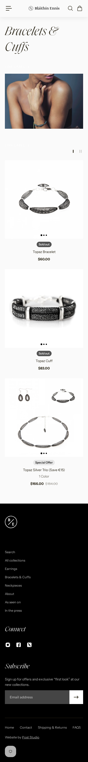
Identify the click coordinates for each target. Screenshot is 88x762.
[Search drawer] (70, 8)
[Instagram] (7, 644)
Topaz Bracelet (44, 252)
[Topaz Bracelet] (44, 199)
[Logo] (44, 8)
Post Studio (30, 737)
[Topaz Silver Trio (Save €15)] (44, 417)
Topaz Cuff (44, 361)
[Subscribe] (76, 697)
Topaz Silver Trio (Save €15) (44, 470)
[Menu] (9, 8)
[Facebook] (18, 644)
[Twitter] (29, 644)
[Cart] (79, 8)
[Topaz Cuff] (44, 308)
